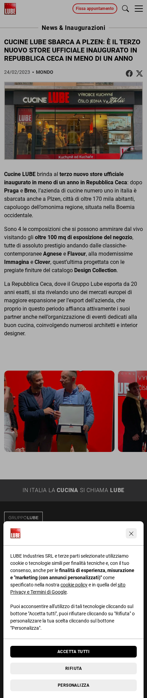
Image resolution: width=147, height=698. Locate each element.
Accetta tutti (73, 651)
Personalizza (74, 685)
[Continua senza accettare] (131, 533)
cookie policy (74, 585)
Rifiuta (73, 668)
